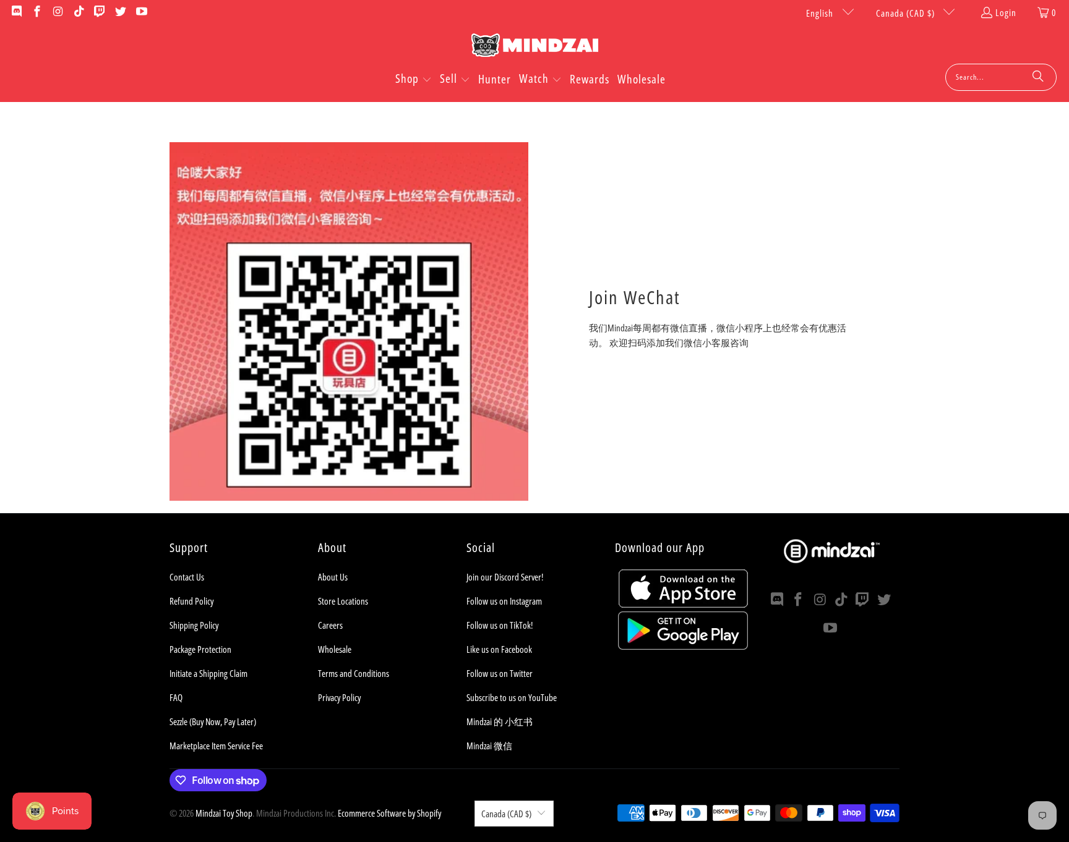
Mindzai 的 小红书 (499, 721)
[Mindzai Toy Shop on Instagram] (57, 12)
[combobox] (1001, 77)
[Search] (1038, 77)
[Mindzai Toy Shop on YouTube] (140, 12)
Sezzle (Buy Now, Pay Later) (213, 721)
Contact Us (187, 577)
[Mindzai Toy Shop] (534, 47)
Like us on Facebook (499, 649)
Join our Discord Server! (504, 577)
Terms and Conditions (353, 673)
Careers (330, 625)
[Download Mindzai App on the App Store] (683, 604)
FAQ (176, 697)
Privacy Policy (339, 697)
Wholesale (334, 649)
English (821, 13)
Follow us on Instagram (504, 601)
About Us (333, 577)
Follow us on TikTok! (499, 625)
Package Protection (200, 649)
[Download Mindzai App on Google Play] (683, 646)
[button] (413, 80)
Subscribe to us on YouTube (511, 697)
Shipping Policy (194, 625)
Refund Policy (191, 601)
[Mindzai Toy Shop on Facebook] (36, 12)
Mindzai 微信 (489, 745)
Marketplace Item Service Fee (216, 745)
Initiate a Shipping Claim (208, 673)
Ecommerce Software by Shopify (389, 813)
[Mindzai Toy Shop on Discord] (15, 12)
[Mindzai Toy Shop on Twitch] (99, 12)
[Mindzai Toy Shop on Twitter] (119, 12)
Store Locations (343, 601)
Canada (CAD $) (906, 13)
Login (1005, 12)
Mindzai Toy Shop (223, 813)
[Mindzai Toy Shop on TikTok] (78, 12)
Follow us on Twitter (499, 673)
